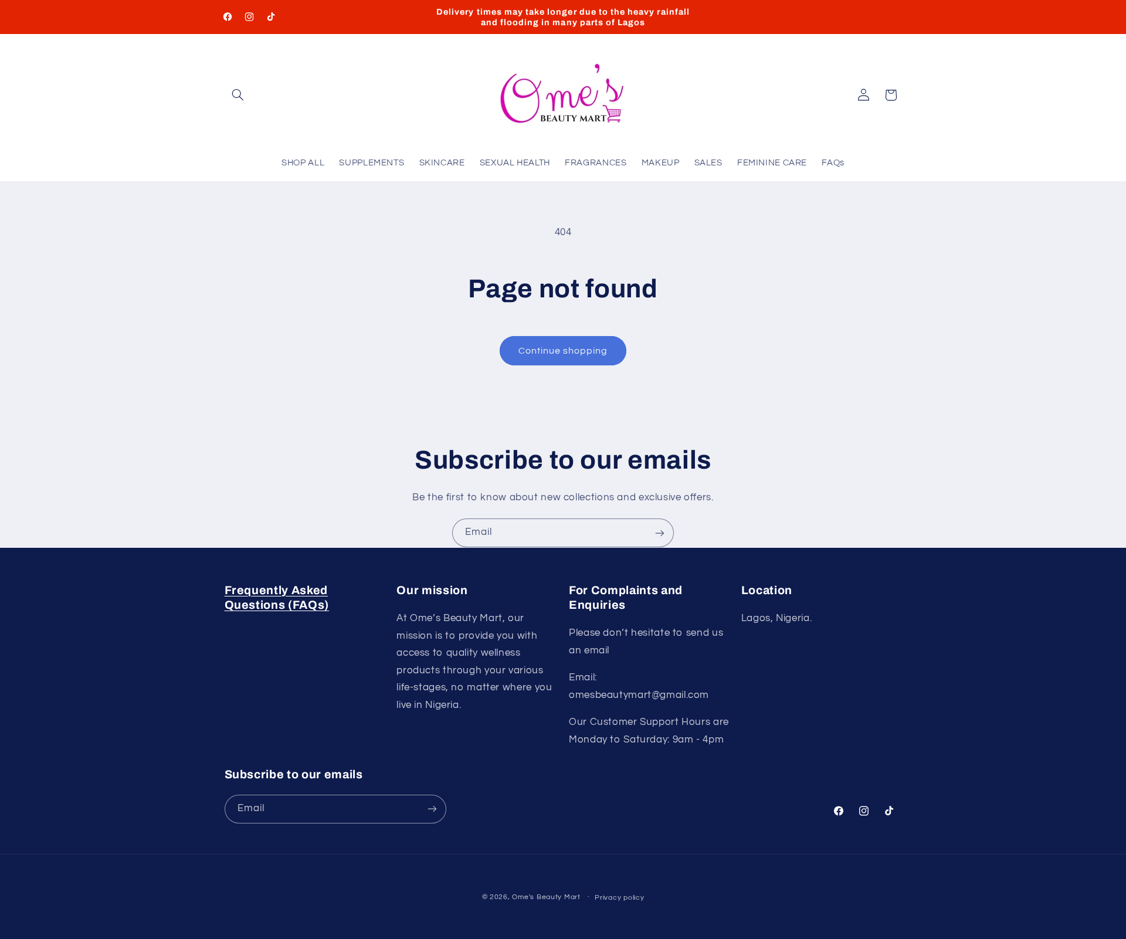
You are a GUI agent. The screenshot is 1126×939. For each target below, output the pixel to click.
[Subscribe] (659, 532)
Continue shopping (563, 350)
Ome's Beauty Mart (546, 897)
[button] (238, 95)
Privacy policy (619, 897)
